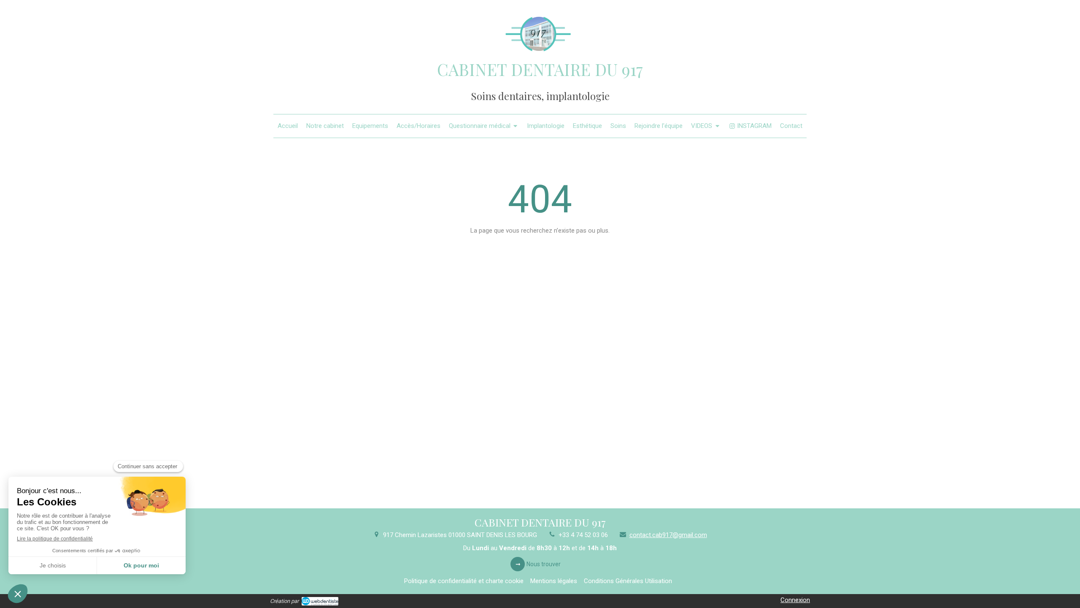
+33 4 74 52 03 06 (583, 535)
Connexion (795, 600)
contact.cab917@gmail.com (668, 535)
